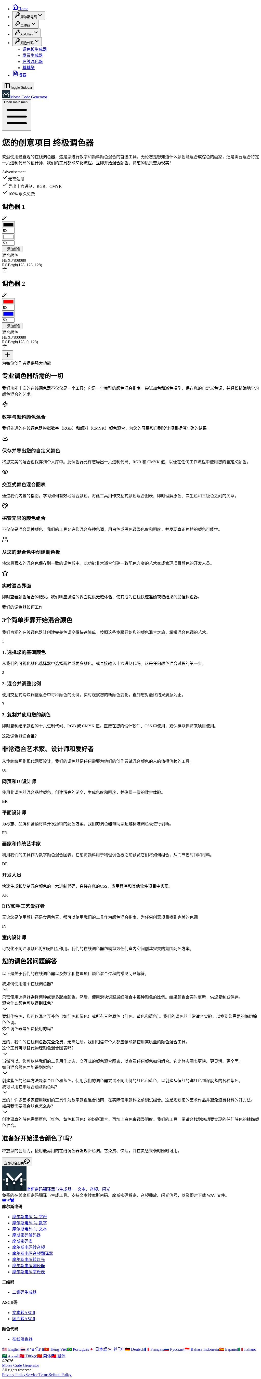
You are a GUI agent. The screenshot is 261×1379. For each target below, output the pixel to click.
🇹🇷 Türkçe (28, 1356)
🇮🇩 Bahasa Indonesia (202, 1349)
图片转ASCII (23, 1319)
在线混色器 (32, 61)
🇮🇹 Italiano (247, 1349)
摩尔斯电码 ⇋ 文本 (29, 1229)
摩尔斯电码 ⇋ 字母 (29, 1217)
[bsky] (12, 1201)
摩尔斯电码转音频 (28, 1247)
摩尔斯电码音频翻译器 (32, 1253)
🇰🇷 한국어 (116, 1349)
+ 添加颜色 (12, 249)
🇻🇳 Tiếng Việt (55, 1349)
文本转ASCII (23, 1312)
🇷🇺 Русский (174, 1349)
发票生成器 (32, 55)
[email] (4, 1201)
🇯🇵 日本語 (98, 1349)
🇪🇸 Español (228, 1349)
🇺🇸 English (11, 1349)
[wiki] (8, 1201)
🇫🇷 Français (154, 1349)
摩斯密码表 (22, 1241)
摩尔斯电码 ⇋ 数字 (29, 1223)
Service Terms (36, 1374)
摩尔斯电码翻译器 (28, 1266)
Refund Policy (60, 1374)
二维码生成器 (24, 1292)
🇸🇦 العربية (10, 1356)
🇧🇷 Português (78, 1349)
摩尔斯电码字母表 (28, 1272)
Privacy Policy (13, 1374)
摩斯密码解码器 (26, 1235)
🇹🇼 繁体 (58, 1356)
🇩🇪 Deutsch (134, 1349)
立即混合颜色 (14, 1163)
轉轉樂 (28, 67)
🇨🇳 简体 (44, 1356)
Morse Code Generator (20, 1365)
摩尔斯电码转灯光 (28, 1259)
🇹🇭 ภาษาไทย (32, 1349)
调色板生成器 (34, 49)
